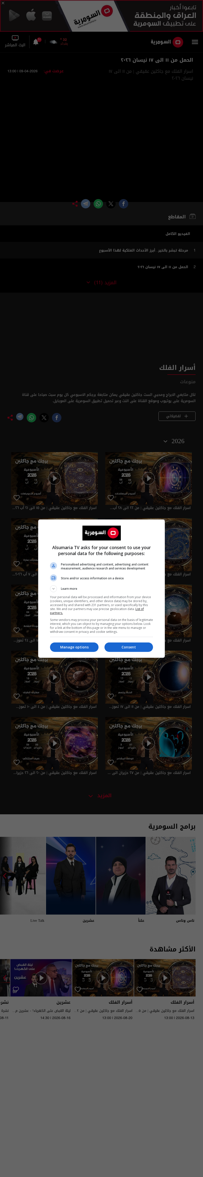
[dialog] (101, 588)
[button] (101, 588)
